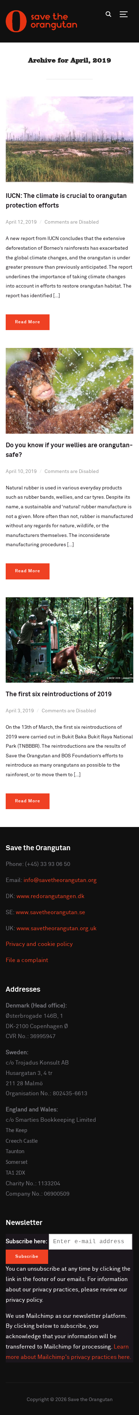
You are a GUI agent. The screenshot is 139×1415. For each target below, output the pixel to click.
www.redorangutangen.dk (50, 896)
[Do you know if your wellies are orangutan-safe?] (70, 352)
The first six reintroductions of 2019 (59, 694)
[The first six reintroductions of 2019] (70, 601)
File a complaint (27, 960)
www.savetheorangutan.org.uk (56, 928)
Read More (27, 322)
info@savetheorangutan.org (60, 880)
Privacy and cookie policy (39, 944)
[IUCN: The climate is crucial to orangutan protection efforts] (70, 100)
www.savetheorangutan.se (50, 912)
